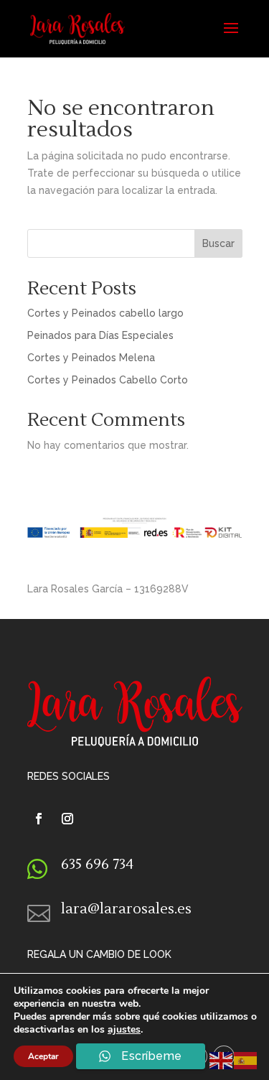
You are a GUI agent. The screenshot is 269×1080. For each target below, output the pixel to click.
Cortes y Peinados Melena (91, 357)
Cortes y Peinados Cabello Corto (107, 380)
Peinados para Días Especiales (100, 335)
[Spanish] (246, 1060)
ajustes (124, 1029)
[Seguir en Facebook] (38, 818)
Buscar (218, 243)
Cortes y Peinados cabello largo (105, 313)
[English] (221, 1060)
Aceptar (43, 1056)
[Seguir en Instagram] (67, 818)
